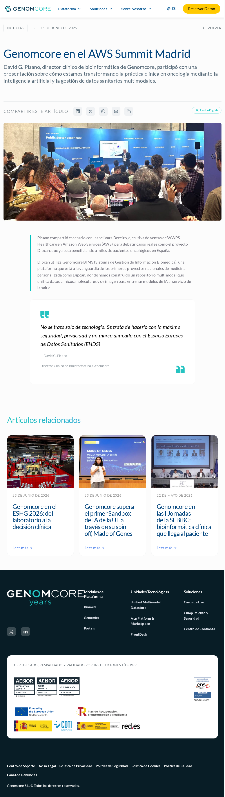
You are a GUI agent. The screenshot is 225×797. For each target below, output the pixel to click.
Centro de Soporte (21, 766)
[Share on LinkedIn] (77, 111)
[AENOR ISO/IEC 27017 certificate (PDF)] (46, 687)
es (174, 9)
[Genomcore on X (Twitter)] (11, 631)
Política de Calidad (178, 766)
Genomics (91, 618)
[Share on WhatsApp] (103, 111)
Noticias (15, 28)
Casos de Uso (194, 602)
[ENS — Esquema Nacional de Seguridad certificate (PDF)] (202, 689)
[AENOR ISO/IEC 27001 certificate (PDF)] (24, 687)
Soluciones (98, 9)
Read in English (209, 110)
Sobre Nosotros (133, 9)
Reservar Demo (201, 8)
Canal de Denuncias (22, 775)
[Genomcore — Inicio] (28, 8)
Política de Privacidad (75, 766)
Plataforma (67, 9)
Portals (89, 628)
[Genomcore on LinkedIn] (25, 631)
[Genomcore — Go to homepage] (45, 598)
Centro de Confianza (199, 629)
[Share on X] (90, 111)
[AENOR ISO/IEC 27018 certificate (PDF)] (69, 687)
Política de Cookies (145, 766)
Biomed (90, 607)
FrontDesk (139, 634)
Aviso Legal (47, 766)
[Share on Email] (116, 111)
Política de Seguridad (112, 766)
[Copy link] (128, 111)
